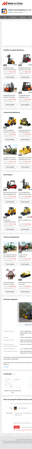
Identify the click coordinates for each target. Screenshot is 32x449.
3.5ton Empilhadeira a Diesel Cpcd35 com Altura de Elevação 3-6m (25, 194)
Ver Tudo (5, 367)
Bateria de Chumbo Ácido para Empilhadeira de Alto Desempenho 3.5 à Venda (10, 194)
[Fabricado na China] (12, 3)
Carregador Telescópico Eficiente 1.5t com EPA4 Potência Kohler (9, 159)
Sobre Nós (22, 17)
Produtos (13, 17)
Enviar (16, 427)
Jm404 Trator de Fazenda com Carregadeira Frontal (23, 256)
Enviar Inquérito (10, 77)
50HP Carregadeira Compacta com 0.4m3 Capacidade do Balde (9, 132)
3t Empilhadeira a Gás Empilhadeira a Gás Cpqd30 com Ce (24, 97)
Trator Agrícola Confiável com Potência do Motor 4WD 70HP (9, 256)
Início (4, 17)
